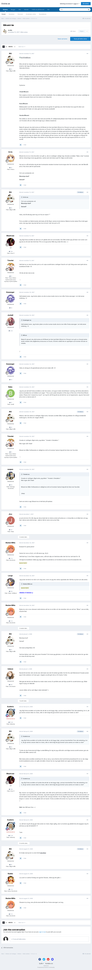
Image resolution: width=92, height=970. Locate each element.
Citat (25, 144)
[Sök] (89, 9)
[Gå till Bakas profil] (11, 393)
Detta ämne (81, 9)
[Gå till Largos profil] (11, 582)
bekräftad (43, 853)
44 (11, 308)
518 (11, 591)
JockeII (10, 315)
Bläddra (5, 9)
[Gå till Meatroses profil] (11, 242)
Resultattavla (42, 14)
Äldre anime (24, 32)
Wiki (20, 9)
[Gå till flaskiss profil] (11, 880)
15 (11, 402)
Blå (11, 30)
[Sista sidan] (15, 47)
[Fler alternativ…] (87, 54)
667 (11, 684)
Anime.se (5, 3)
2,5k (11, 330)
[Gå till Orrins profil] (11, 158)
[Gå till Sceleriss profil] (11, 713)
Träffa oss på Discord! (38, 9)
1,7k (11, 558)
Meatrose (10, 236)
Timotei (10, 260)
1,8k (11, 251)
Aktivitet (26, 9)
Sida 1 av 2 (22, 46)
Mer (48, 9)
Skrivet (26, 53)
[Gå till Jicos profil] (11, 520)
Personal (20, 14)
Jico (10, 514)
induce (10, 669)
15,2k (11, 722)
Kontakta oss (49, 963)
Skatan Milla (10, 543)
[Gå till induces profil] (11, 675)
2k (11, 69)
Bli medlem (86, 3)
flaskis (10, 874)
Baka (10, 387)
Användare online (31, 14)
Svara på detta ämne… (19, 939)
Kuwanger (10, 292)
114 (11, 485)
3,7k (11, 889)
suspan (10, 469)
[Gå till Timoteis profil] (11, 267)
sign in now (42, 932)
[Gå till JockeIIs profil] (11, 321)
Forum (3, 14)
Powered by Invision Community (46, 967)
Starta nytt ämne (62, 39)
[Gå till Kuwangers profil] (11, 298)
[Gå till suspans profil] (11, 476)
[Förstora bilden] (24, 57)
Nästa (10, 46)
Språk (41, 963)
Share (74, 31)
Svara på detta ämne (80, 39)
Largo (10, 576)
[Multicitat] (20, 145)
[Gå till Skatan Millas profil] (11, 549)
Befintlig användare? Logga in (69, 3)
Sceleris (10, 707)
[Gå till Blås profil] (5, 31)
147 (11, 529)
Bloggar (13, 9)
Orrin (10, 152)
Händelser (11, 14)
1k (11, 276)
